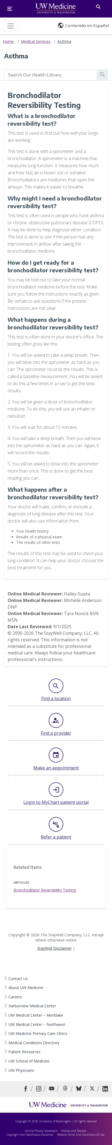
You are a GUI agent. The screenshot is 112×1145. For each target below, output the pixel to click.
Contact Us (18, 978)
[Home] (68, 1104)
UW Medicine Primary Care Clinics (37, 1033)
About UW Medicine (25, 987)
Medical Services (35, 41)
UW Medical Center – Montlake (35, 1015)
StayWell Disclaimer (54, 948)
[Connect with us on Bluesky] (79, 1089)
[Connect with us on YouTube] (52, 1089)
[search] (51, 75)
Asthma (64, 41)
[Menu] (9, 8)
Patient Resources (24, 1051)
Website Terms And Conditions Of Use (80, 1135)
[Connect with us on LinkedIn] (105, 1089)
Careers (15, 996)
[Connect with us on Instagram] (39, 1089)
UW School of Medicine (28, 1061)
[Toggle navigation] (10, 25)
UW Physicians (21, 1070)
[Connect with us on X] (93, 1089)
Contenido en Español (87, 25)
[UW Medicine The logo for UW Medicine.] (55, 8)
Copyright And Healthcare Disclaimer (30, 1135)
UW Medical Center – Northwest (36, 1024)
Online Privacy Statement (41, 1131)
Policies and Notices (73, 1131)
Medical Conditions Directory (33, 1042)
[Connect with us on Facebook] (26, 1089)
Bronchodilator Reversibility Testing (45, 890)
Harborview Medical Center (32, 1005)
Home (8, 41)
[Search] (98, 5)
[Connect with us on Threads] (66, 1089)
